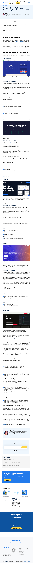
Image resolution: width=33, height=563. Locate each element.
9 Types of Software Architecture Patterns (26, 498)
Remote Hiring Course (21, 554)
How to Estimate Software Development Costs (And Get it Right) (6, 499)
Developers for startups (27, 548)
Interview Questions (21, 551)
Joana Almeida (7, 13)
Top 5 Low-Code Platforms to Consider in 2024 (11, 462)
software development (19, 41)
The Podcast (20, 548)
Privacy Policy (17, 561)
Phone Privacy (21, 561)
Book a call (4, 424)
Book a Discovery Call (16, 528)
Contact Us (17, 3)
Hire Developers (14, 549)
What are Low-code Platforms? (8, 459)
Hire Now (10, 1)
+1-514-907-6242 (6, 549)
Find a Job (14, 1)
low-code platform (13, 142)
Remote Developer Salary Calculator (21, 553)
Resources (18, 1)
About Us (24, 1)
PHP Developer (27, 547)
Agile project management (20, 208)
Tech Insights (5, 5)
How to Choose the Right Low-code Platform (11, 465)
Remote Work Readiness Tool (20, 550)
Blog (19, 547)
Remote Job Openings (13, 551)
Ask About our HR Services (27, 561)
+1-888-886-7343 (12, 3)
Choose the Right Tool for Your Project (10, 468)
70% (10, 27)
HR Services (13, 548)
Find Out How (7, 480)
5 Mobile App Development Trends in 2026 (16, 499)
